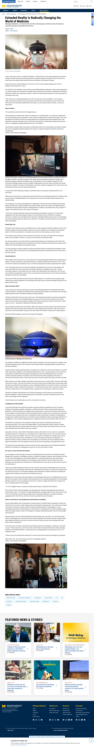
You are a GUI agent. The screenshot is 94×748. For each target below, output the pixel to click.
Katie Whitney (13, 30)
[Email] (92, 19)
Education (35, 1)
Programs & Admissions (81, 708)
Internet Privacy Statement (19, 745)
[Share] (92, 24)
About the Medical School (81, 714)
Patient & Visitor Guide (54, 710)
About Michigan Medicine (9, 1)
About (34, 708)
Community (35, 712)
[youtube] (41, 720)
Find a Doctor (52, 708)
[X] (92, 17)
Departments (43, 1)
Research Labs (66, 710)
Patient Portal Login (53, 712)
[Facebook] (92, 14)
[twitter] (39, 720)
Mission (15, 10)
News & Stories (36, 716)
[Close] (91, 740)
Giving (34, 714)
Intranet (77, 716)
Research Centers (67, 712)
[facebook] (33, 720)
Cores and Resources (67, 714)
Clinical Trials (66, 708)
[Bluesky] (92, 22)
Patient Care (20, 1)
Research (28, 1)
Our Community (79, 710)
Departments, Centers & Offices (83, 712)
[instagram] (36, 720)
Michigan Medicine (39, 706)
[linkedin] (69, 720)
